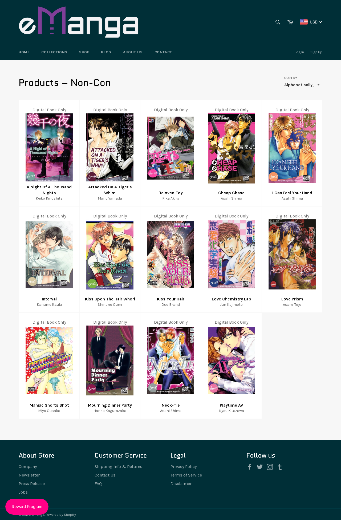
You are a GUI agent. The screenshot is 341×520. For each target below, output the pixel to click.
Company (28, 466)
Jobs (23, 492)
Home (24, 52)
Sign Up (316, 52)
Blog (106, 52)
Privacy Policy (183, 466)
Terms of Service (186, 475)
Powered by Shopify (61, 515)
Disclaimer (181, 483)
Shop (84, 52)
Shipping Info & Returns (118, 466)
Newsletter (29, 475)
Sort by (290, 78)
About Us (133, 52)
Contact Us (105, 475)
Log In (299, 52)
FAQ (98, 483)
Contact (163, 52)
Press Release (32, 483)
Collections (54, 52)
